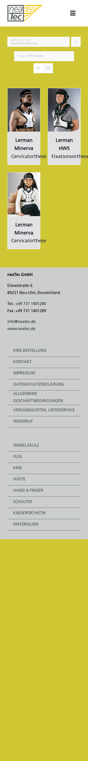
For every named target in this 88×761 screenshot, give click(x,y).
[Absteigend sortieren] (76, 42)
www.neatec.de (21, 329)
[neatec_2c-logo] (25, 7)
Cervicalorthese (28, 148)
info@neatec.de (21, 322)
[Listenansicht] (48, 68)
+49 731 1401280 (30, 304)
